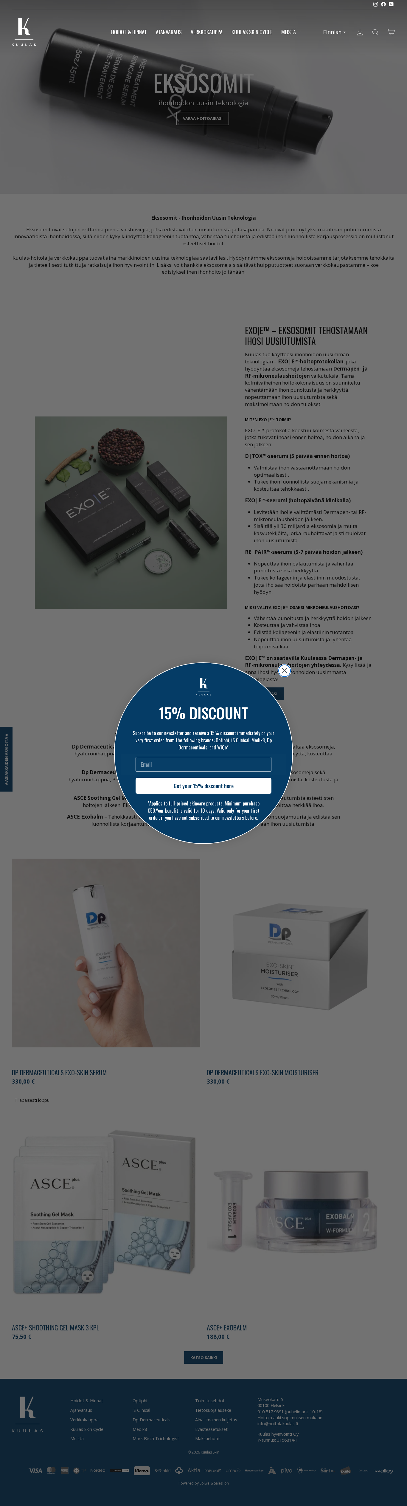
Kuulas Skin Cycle (252, 32)
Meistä (288, 32)
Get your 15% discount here (204, 786)
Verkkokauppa (207, 32)
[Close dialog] (285, 671)
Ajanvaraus (169, 32)
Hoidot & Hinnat (129, 32)
